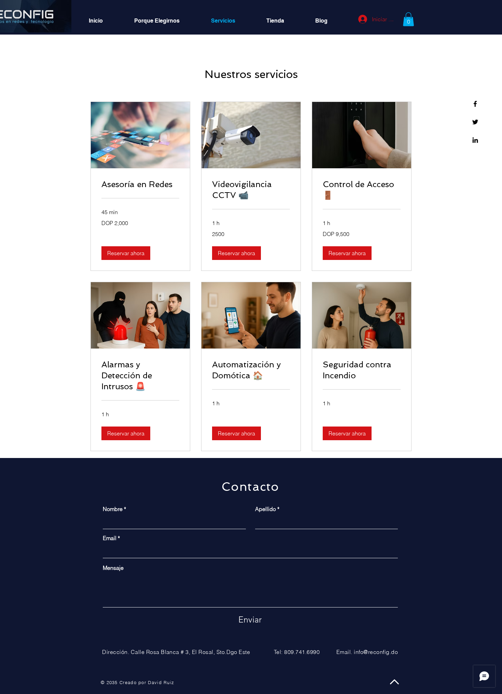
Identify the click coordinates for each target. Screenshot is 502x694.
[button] (408, 19)
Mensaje (113, 568)
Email (109, 538)
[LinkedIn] (475, 140)
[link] (140, 184)
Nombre (113, 509)
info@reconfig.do (376, 652)
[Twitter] (475, 122)
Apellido (265, 509)
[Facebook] (475, 104)
